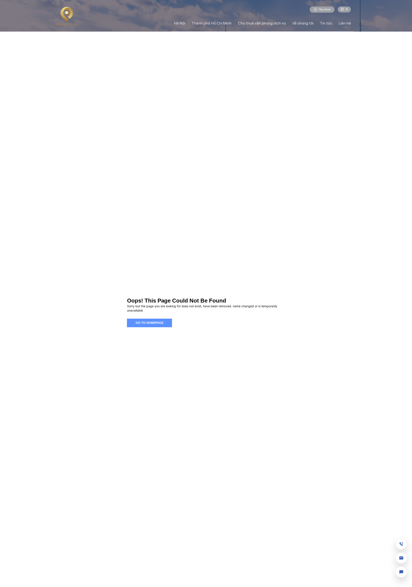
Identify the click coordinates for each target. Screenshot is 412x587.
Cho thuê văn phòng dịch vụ (262, 23)
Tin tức (326, 23)
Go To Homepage (150, 322)
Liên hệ (345, 23)
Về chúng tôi (303, 23)
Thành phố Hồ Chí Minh (212, 23)
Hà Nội (179, 23)
